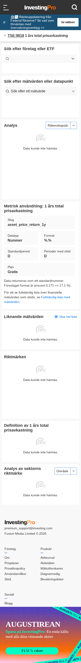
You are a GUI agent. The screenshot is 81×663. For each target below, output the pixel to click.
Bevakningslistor (52, 579)
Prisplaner (11, 563)
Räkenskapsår (58, 125)
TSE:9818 (16, 36)
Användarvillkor (15, 574)
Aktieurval (47, 557)
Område (62, 471)
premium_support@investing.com (28, 528)
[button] (43, 22)
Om (7, 557)
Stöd (7, 579)
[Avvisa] (4, 22)
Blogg (8, 603)
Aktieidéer (47, 563)
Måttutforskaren (51, 568)
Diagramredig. (50, 574)
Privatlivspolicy (14, 568)
